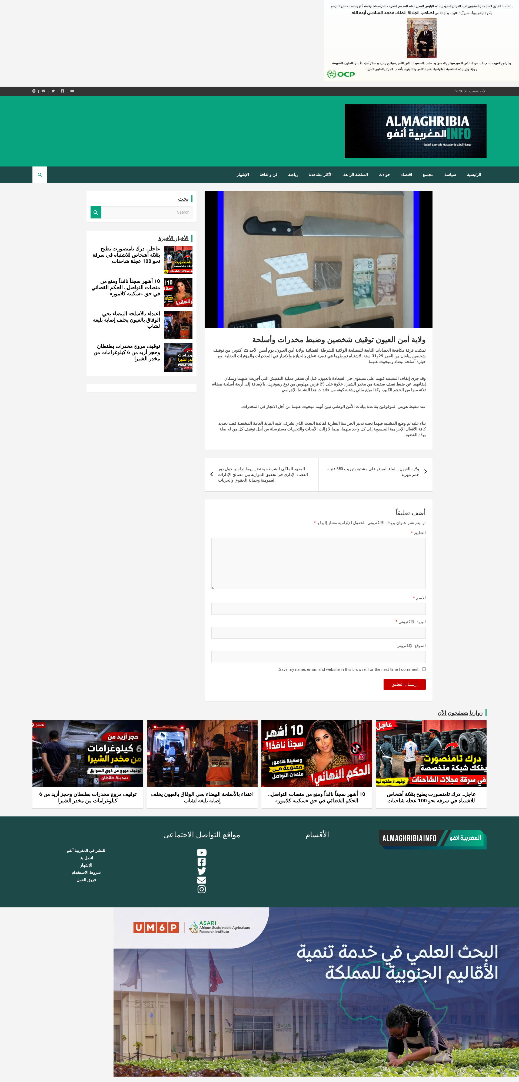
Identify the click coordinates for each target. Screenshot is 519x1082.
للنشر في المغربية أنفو (86, 850)
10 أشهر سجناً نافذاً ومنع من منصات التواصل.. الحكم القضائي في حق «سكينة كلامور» (125, 287)
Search (96, 212)
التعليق (418, 532)
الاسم (419, 598)
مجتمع (428, 174)
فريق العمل (86, 879)
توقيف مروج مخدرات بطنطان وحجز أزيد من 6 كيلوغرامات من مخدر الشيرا (127, 352)
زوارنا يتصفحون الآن (460, 713)
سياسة (450, 174)
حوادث (384, 174)
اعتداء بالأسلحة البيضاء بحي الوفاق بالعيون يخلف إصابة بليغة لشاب (126, 319)
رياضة (293, 174)
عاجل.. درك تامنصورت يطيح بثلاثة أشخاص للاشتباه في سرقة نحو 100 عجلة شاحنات (126, 255)
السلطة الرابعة (355, 174)
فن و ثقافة (268, 174)
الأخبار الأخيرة (173, 238)
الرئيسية (474, 174)
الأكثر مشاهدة (320, 174)
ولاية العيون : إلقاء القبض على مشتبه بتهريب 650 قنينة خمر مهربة (373, 471)
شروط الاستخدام (86, 872)
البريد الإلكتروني (410, 621)
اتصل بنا (86, 857)
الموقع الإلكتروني (411, 645)
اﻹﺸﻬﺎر (243, 174)
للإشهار (86, 865)
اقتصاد (406, 174)
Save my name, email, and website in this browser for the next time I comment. (348, 669)
